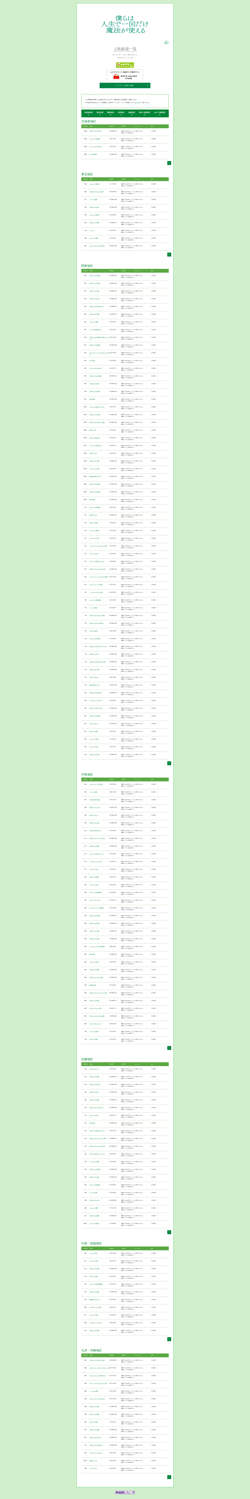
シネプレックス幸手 (94, 538)
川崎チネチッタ (93, 453)
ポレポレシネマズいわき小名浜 (97, 245)
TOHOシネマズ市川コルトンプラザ (98, 646)
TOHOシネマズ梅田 (94, 1076)
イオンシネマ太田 (94, 746)
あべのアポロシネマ (94, 1068)
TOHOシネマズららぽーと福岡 (97, 1360)
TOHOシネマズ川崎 (94, 460)
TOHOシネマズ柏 (94, 654)
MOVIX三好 (92, 954)
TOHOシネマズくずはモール (97, 1107)
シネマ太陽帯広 (93, 154)
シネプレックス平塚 (94, 468)
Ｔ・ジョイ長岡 (93, 792)
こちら (138, 102)
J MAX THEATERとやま (95, 830)
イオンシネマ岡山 (94, 1260)
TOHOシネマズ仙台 (94, 207)
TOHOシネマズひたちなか (96, 708)
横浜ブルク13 (93, 430)
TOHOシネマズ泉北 (94, 1099)
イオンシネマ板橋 (94, 321)
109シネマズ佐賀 (94, 1422)
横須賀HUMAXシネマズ (95, 476)
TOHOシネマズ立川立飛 (95, 376)
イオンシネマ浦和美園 (95, 507)
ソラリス (92, 230)
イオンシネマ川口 (94, 553)
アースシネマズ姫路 (94, 1161)
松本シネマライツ (94, 815)
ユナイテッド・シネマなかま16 (97, 1398)
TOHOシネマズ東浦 (94, 931)
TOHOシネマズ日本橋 (95, 275)
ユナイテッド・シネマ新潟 (96, 784)
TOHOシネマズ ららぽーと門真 (97, 1146)
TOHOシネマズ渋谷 (94, 298)
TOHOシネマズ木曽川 (95, 915)
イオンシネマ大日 (94, 1115)
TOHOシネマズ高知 (94, 1330)
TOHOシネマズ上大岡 (95, 414)
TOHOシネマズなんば (95, 1084)
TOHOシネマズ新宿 (94, 291)
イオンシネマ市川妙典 (95, 638)
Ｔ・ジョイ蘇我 (93, 607)
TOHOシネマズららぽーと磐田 (97, 1016)
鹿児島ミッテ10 (93, 1460)
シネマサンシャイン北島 (95, 1307)
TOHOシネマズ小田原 (95, 491)
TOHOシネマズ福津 (94, 1414)
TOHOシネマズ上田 (94, 822)
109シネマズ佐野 (94, 731)
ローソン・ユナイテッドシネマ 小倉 (98, 1383)
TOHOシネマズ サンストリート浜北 (98, 992)
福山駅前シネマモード (95, 1299)
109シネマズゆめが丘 (95, 437)
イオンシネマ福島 (94, 238)
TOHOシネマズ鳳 (94, 1092)
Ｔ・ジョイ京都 (93, 1192)
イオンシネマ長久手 (94, 961)
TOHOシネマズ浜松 (94, 1000)
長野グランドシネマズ (95, 807)
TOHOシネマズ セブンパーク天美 (98, 1138)
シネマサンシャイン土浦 (95, 700)
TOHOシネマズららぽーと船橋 (97, 615)
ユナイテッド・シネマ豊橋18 (97, 907)
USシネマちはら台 (94, 677)
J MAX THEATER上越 (95, 799)
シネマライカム (93, 1468)
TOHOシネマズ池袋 (94, 314)
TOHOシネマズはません (95, 1437)
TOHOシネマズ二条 (94, 1200)
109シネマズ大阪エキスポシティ (97, 1130)
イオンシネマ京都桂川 (95, 1184)
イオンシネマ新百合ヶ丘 (95, 445)
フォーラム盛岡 (93, 199)
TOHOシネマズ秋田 (94, 222)
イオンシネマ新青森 (94, 184)
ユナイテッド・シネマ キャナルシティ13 (99, 1367)
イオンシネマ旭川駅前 (95, 138)
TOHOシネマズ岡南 (94, 1268)
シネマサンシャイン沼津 (95, 1008)
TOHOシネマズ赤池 (94, 923)
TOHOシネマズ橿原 (94, 1215)
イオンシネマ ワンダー (95, 900)
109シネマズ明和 (94, 1039)
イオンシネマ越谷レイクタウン (97, 561)
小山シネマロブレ (94, 723)
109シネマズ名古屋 (94, 877)
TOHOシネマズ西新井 (95, 345)
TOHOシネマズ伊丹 (94, 1177)
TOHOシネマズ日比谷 (95, 283)
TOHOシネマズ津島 (94, 938)
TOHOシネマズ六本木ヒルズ (97, 306)
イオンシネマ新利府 (94, 214)
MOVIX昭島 (92, 399)
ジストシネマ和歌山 (94, 1223)
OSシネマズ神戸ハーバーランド (97, 1153)
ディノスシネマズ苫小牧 (95, 146)
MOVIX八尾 (92, 1123)
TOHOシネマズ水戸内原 (95, 692)
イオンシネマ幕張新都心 (95, 600)
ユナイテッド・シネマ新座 (96, 584)
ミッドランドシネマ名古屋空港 (97, 946)
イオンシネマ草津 (94, 1208)
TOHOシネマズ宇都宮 (95, 715)
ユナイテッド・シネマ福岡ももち (98, 1375)
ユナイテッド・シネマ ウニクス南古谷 (99, 576)
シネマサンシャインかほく (96, 861)
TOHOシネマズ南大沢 (95, 391)
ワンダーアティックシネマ (96, 1452)
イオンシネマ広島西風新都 (96, 1284)
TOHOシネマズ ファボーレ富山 (97, 838)
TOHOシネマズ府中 (94, 383)
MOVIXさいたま (93, 515)
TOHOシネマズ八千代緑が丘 (97, 623)
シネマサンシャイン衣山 (95, 1322)
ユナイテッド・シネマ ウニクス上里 (98, 545)
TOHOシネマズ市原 (94, 669)
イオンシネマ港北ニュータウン (97, 406)
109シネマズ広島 (94, 1276)
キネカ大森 (92, 360)
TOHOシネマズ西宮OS (95, 1169)
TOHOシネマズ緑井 (94, 1291)
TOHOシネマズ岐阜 (94, 969)
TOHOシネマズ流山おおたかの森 (98, 661)
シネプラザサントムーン (95, 1023)
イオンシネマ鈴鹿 (94, 1031)
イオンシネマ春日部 (94, 530)
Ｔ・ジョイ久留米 (94, 1391)
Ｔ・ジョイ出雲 (93, 1253)
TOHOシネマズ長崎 (94, 1429)
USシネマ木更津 (93, 630)
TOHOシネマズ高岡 (94, 846)
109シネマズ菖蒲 (94, 522)
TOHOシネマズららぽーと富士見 (98, 569)
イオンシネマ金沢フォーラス (97, 853)
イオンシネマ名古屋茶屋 (95, 892)
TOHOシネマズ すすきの (96, 131)
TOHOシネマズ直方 (94, 1406)
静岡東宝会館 (93, 985)
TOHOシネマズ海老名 (95, 484)
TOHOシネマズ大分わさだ (96, 1445)
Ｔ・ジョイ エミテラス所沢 (96, 592)
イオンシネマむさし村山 (95, 368)
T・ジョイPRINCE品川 (95, 329)
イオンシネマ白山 (94, 869)
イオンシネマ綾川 (94, 1315)
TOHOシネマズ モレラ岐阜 (96, 977)
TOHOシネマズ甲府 (94, 754)
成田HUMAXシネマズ (95, 685)
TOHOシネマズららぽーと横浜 (97, 422)
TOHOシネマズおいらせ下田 (97, 191)
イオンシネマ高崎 (94, 739)
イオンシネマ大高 (94, 884)
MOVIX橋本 (92, 499)
